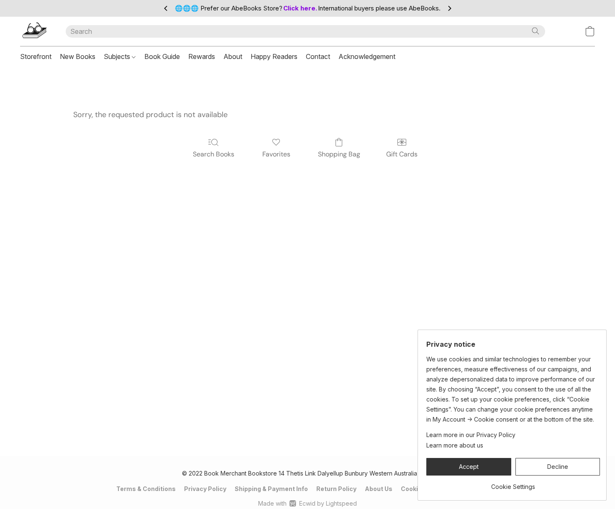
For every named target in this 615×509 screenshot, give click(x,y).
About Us (378, 488)
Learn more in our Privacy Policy (470, 434)
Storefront (35, 56)
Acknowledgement (366, 56)
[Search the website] (535, 31)
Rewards (201, 56)
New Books (77, 56)
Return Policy (336, 488)
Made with (307, 503)
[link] (513, 484)
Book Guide (162, 56)
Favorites (276, 154)
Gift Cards (402, 154)
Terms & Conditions (146, 488)
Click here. (300, 8)
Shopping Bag (339, 154)
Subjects (118, 56)
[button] (34, 31)
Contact (318, 56)
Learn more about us (454, 445)
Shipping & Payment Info (271, 488)
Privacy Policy (205, 488)
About (232, 56)
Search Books (213, 154)
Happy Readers (274, 56)
